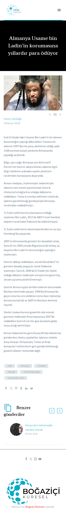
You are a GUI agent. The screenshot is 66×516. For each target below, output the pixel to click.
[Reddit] (31, 388)
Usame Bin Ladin (16, 377)
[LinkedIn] (26, 388)
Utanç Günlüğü (12, 118)
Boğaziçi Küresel (34, 506)
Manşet (11, 371)
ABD (10, 365)
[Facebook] (6, 388)
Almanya (25, 365)
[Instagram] (35, 459)
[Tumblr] (21, 388)
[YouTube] (40, 459)
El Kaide (41, 365)
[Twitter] (11, 388)
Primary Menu (59, 10)
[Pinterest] (16, 388)
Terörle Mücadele (32, 371)
